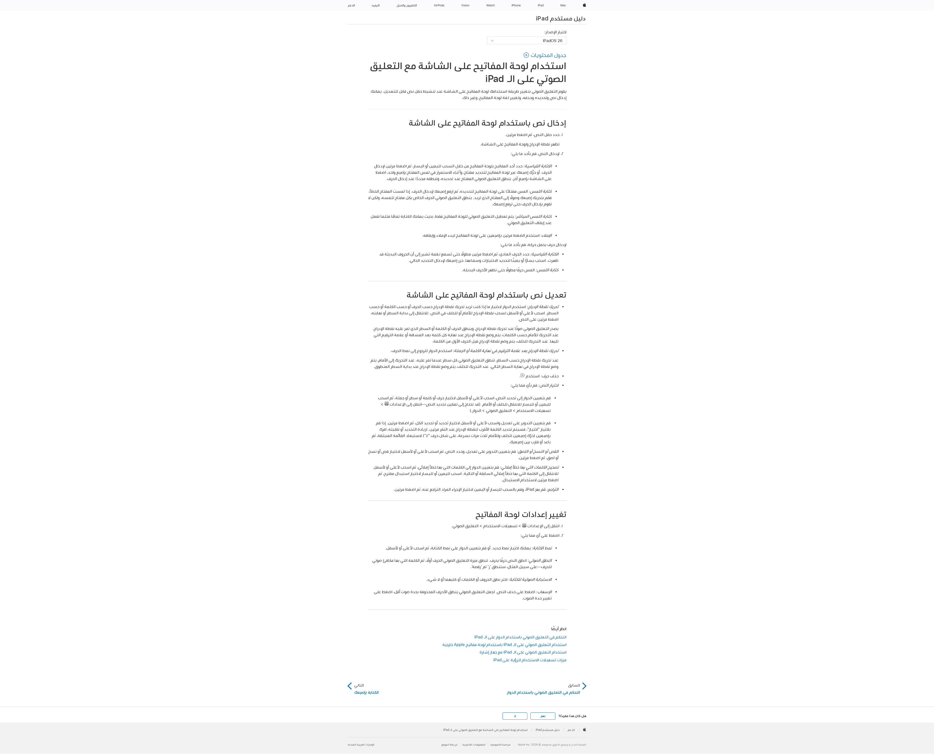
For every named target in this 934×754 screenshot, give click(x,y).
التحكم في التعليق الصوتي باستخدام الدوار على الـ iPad (520, 637)
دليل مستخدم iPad (560, 18)
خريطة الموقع (449, 744)
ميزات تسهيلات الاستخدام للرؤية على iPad (529, 660)
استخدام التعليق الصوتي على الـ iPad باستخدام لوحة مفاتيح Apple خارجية (504, 644)
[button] (544, 55)
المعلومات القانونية (474, 744)
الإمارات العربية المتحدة (361, 744)
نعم (542, 716)
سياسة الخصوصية (501, 744)
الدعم (571, 729)
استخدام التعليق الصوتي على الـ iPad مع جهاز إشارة (523, 652)
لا (515, 716)
